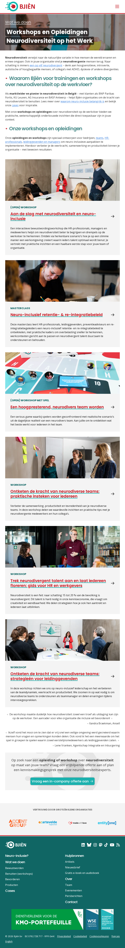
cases (15, 105)
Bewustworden (14, 868)
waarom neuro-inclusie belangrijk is (82, 101)
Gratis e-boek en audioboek (82, 873)
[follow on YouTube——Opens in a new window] (112, 845)
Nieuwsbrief (72, 867)
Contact (71, 902)
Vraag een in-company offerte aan (60, 781)
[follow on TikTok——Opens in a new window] (106, 845)
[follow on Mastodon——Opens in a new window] (100, 845)
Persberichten (73, 896)
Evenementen (73, 890)
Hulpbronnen (74, 855)
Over (68, 879)
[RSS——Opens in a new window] (118, 845)
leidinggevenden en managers (41, 142)
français (115, 936)
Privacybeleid (64, 936)
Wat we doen (18, 22)
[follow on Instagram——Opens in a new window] (95, 845)
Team (68, 885)
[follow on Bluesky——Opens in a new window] (89, 845)
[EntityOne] (107, 823)
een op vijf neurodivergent (46, 65)
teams (99, 138)
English (9, 941)
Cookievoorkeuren (99, 936)
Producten (11, 885)
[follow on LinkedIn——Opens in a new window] (83, 845)
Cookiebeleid (80, 936)
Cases (10, 890)
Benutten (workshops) (19, 874)
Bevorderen (12, 879)
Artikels (69, 861)
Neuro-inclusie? (16, 855)
